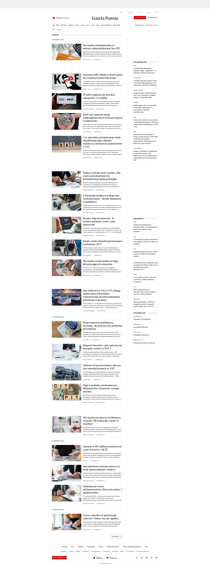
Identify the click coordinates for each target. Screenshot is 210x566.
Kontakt (64, 547)
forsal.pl (140, 12)
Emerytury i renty (138, 340)
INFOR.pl (78, 551)
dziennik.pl (130, 12)
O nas (72, 547)
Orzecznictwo (137, 148)
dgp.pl (121, 12)
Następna (115, 536)
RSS (146, 547)
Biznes (135, 274)
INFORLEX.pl (86, 551)
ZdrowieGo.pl (106, 551)
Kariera (100, 547)
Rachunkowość (138, 316)
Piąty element (137, 78)
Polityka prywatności (113, 547)
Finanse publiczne (138, 90)
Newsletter (115, 551)
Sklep (156, 12)
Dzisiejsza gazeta (62, 18)
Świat (135, 131)
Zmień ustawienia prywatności (132, 547)
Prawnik (136, 102)
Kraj (135, 65)
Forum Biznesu (130, 551)
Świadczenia (137, 299)
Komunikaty (90, 547)
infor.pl (149, 12)
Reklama (80, 547)
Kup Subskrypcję (139, 17)
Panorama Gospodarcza (143, 551)
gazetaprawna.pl (96, 551)
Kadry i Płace (137, 324)
